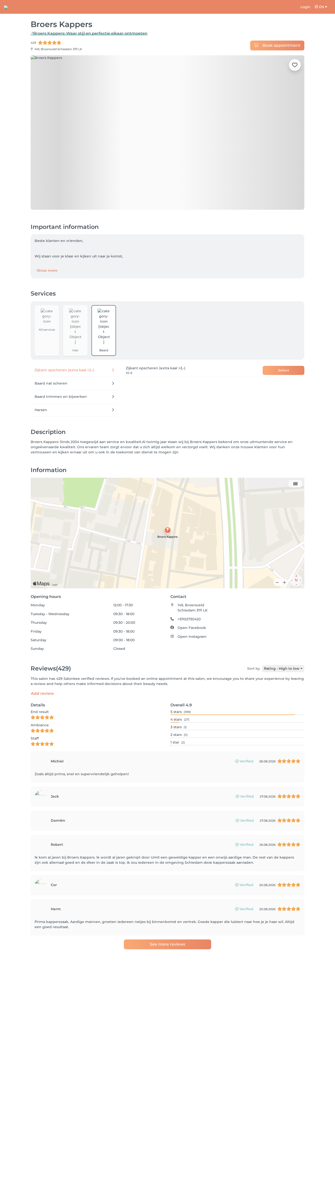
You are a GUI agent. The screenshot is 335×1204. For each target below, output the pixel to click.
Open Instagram (192, 636)
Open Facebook (192, 627)
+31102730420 (189, 619)
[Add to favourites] (295, 65)
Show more (47, 270)
